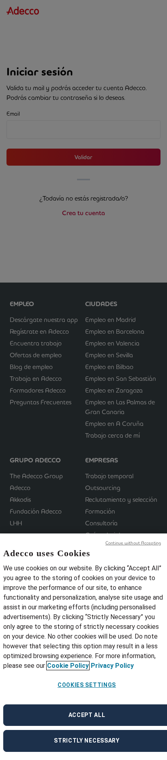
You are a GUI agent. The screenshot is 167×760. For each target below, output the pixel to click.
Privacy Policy (112, 665)
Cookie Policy (68, 665)
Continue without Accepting (133, 543)
